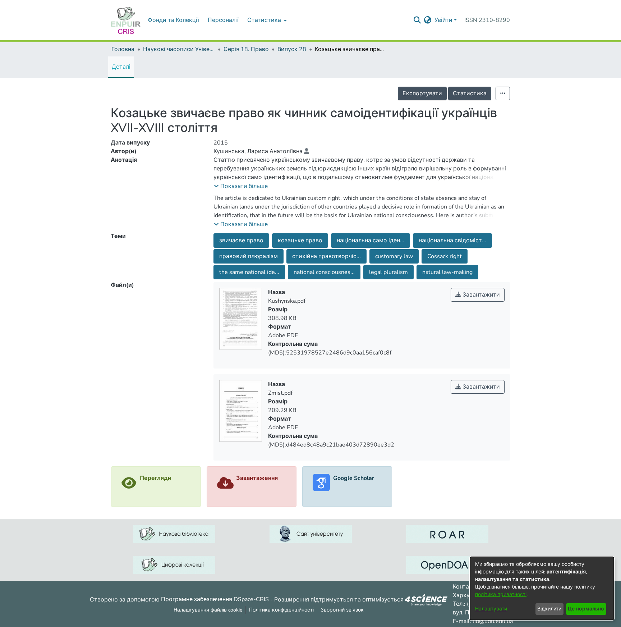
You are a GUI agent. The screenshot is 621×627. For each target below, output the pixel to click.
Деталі (121, 67)
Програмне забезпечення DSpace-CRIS (215, 599)
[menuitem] (266, 20)
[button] (240, 186)
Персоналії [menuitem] (223, 20)
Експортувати (422, 93)
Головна (122, 49)
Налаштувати (491, 608)
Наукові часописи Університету (179, 49)
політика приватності (500, 594)
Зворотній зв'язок (342, 610)
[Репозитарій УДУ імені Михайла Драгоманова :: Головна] (126, 20)
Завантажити (480, 295)
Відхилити (549, 608)
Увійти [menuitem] (443, 20)
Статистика (470, 93)
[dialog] (542, 588)
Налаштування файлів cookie (208, 610)
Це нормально (586, 608)
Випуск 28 (291, 49)
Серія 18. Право (246, 49)
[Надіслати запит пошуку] (417, 20)
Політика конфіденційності (281, 610)
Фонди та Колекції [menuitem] (173, 20)
